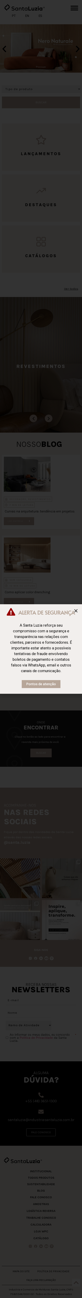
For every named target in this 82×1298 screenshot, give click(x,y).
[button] (76, 611)
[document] (41, 649)
